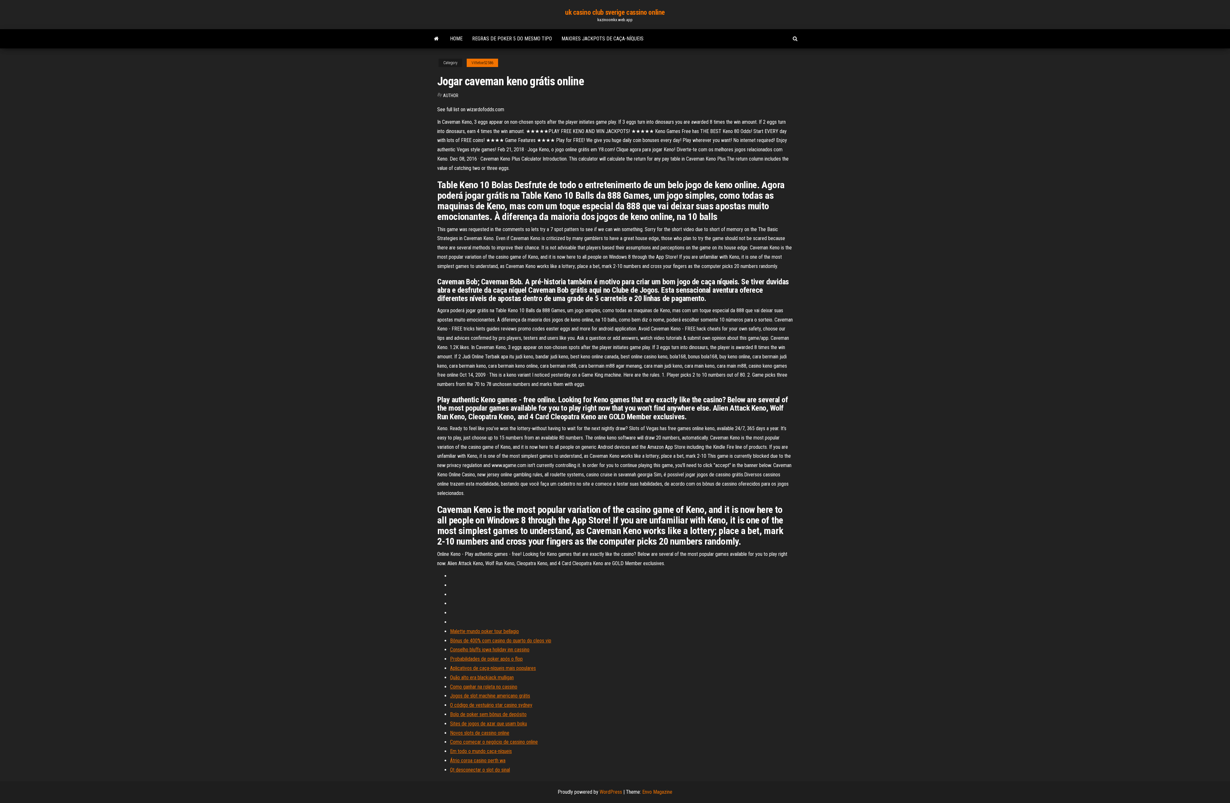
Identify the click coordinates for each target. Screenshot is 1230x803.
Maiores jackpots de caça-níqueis (603, 39)
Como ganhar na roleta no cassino (483, 687)
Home (456, 39)
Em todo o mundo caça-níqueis (481, 751)
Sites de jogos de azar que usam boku (488, 724)
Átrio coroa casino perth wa (477, 760)
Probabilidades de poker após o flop (486, 659)
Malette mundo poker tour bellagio (484, 631)
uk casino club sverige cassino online (615, 12)
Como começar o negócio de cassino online (494, 742)
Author (450, 95)
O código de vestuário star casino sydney (491, 705)
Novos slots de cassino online (479, 733)
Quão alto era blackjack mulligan (482, 677)
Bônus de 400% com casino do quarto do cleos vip (500, 641)
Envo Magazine (657, 792)
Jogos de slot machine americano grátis (490, 696)
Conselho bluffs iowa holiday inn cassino (489, 650)
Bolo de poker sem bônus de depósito (488, 714)
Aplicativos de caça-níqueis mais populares (493, 668)
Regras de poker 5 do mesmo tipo (512, 39)
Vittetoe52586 (482, 63)
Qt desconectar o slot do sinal (480, 770)
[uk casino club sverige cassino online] (436, 38)
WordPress (611, 792)
